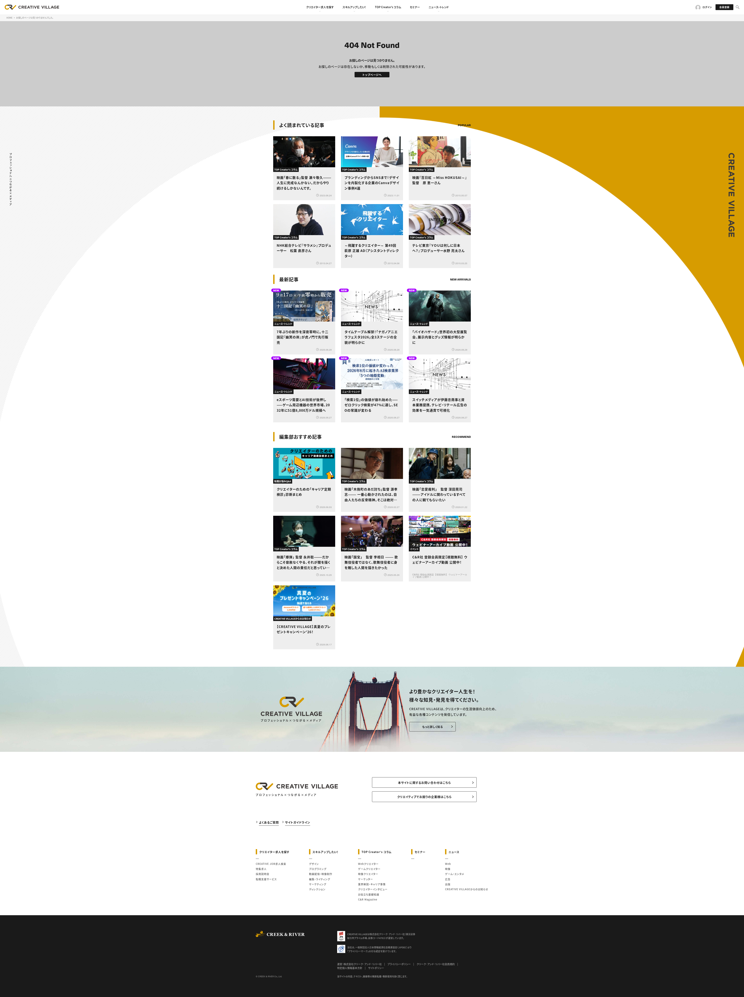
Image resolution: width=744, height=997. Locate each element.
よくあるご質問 (269, 822)
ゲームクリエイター (369, 869)
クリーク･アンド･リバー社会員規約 (436, 964)
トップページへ (372, 75)
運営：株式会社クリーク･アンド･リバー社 (359, 964)
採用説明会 (262, 874)
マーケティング (317, 884)
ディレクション (317, 889)
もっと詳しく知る (432, 727)
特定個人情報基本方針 (349, 968)
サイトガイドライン (297, 822)
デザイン (314, 864)
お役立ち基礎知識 (368, 894)
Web (448, 864)
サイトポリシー (376, 968)
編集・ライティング (319, 879)
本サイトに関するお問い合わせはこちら (424, 783)
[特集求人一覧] (461, 425)
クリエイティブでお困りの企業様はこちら (424, 797)
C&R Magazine (367, 899)
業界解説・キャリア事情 (372, 884)
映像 (447, 869)
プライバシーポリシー (399, 964)
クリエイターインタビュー (373, 889)
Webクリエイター (368, 864)
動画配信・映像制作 (320, 874)
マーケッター (365, 879)
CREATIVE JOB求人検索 (271, 864)
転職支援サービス (266, 879)
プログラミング (317, 869)
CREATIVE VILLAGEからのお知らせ (466, 889)
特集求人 (261, 869)
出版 (447, 884)
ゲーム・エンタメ (454, 874)
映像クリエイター (368, 874)
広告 (447, 879)
